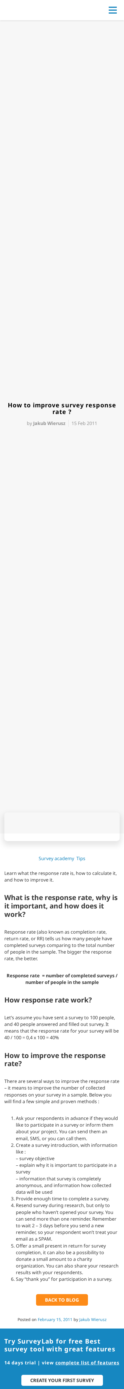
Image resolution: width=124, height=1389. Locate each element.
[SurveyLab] (30, 9)
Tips (80, 858)
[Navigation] (113, 10)
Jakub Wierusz (93, 1319)
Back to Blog (62, 1300)
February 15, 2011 (55, 1319)
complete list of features (87, 1362)
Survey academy (56, 858)
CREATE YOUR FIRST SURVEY (62, 1380)
